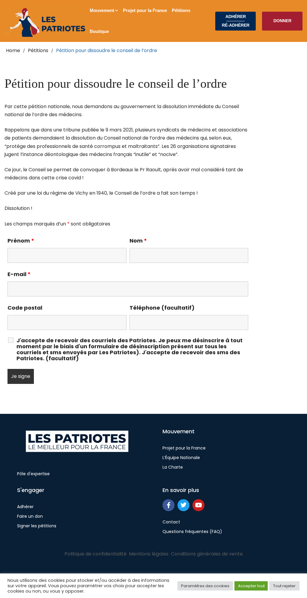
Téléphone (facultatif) (162, 308)
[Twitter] (183, 505)
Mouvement (102, 10)
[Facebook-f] (168, 505)
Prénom (20, 241)
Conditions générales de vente (207, 553)
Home (13, 50)
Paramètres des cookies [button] (205, 586)
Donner (282, 20)
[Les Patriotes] (45, 21)
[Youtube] (198, 505)
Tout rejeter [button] (284, 586)
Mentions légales (148, 553)
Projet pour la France (145, 10)
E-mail (19, 274)
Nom (138, 241)
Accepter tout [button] (251, 586)
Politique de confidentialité (95, 553)
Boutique (99, 31)
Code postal (24, 308)
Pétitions (181, 10)
